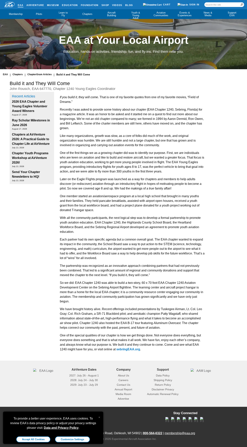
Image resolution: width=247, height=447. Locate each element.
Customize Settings (72, 439)
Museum (53, 5)
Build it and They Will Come (73, 74)
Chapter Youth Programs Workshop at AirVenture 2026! (30, 158)
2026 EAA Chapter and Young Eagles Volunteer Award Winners (29, 106)
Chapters (87, 14)
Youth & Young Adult (135, 15)
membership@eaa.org (180, 433)
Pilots (39, 14)
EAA (21, 5)
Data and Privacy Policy (61, 427)
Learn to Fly (63, 14)
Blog (129, 5)
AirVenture (35, 5)
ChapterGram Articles (39, 74)
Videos (117, 5)
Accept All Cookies (33, 439)
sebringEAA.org (128, 349)
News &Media (208, 14)
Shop (105, 5)
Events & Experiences (185, 14)
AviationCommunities (161, 14)
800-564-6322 (152, 433)
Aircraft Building (111, 14)
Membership (16, 14)
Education (70, 5)
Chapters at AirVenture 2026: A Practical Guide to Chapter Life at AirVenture (31, 139)
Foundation (89, 5)
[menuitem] (15, 14)
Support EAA (232, 14)
